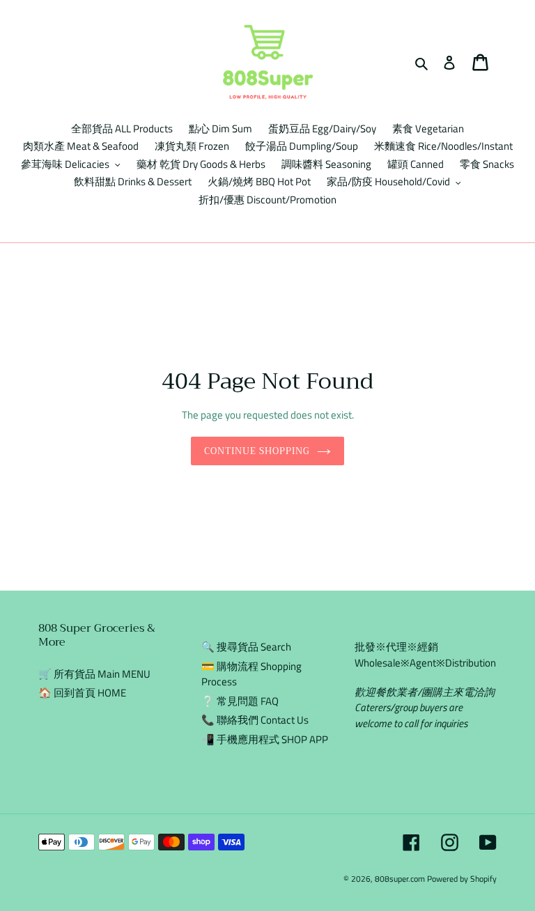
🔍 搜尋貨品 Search (246, 647)
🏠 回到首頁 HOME (82, 693)
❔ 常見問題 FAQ (240, 701)
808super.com (400, 878)
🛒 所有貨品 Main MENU (94, 674)
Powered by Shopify (462, 878)
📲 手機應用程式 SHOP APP (264, 739)
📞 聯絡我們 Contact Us (255, 720)
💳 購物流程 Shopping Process (251, 674)
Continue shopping (257, 451)
